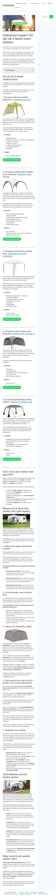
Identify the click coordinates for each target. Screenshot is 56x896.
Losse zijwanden (14, 648)
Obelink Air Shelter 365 (21, 402)
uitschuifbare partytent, (28, 839)
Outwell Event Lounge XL (23, 334)
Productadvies (34, 3)
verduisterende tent (27, 580)
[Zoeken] (51, 16)
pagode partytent (19, 768)
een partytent (16, 813)
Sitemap (27, 892)
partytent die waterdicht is (16, 283)
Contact (49, 3)
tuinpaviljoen (20, 822)
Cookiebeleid (33, 892)
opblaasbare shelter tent (12, 422)
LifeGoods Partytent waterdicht (14, 254)
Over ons (45, 893)
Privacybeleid (41, 892)
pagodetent (19, 831)
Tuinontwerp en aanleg (20, 3)
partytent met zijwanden (13, 573)
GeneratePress (14, 893)
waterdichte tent (28, 585)
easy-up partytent (28, 709)
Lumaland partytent (22, 99)
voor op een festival (17, 686)
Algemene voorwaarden (25, 893)
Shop (43, 3)
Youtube (35, 893)
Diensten (21, 892)
